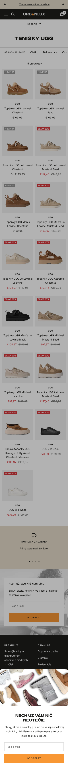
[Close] (62, 675)
